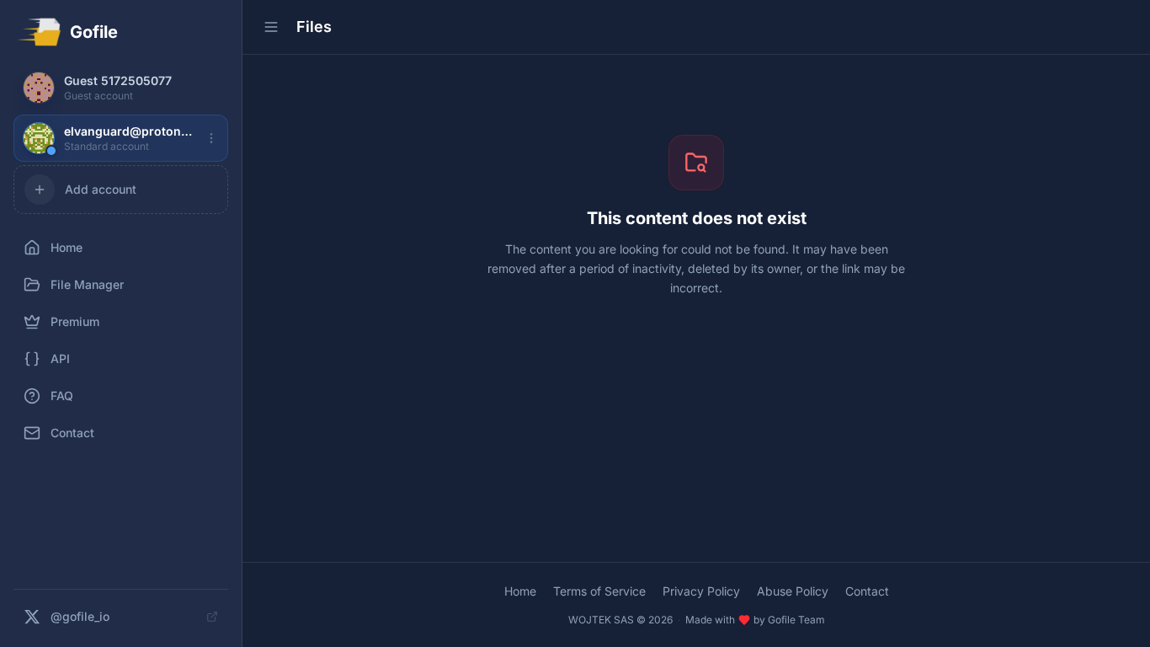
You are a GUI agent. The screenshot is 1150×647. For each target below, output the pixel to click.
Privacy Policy (701, 591)
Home (520, 591)
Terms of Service (599, 591)
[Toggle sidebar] (271, 27)
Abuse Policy (792, 591)
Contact (867, 591)
